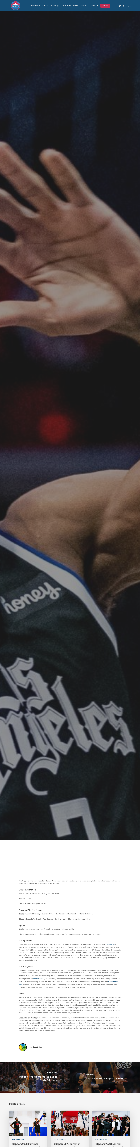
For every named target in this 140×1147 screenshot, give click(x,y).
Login (105, 5)
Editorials (66, 6)
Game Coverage (50, 6)
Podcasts (35, 6)
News (76, 6)
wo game (110, 944)
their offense (38, 979)
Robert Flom (37, 1047)
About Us (93, 6)
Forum (84, 6)
